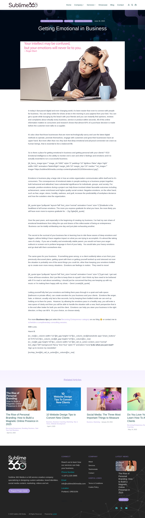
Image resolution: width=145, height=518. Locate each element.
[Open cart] (136, 5)
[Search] (81, 501)
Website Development (58, 424)
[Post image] (126, 466)
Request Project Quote (19, 491)
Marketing (69, 422)
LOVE (55, 514)
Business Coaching (59, 422)
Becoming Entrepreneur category (75, 319)
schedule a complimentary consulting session (47, 322)
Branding (25, 428)
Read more (123, 499)
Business (31, 428)
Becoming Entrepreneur (13, 428)
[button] (3, 411)
